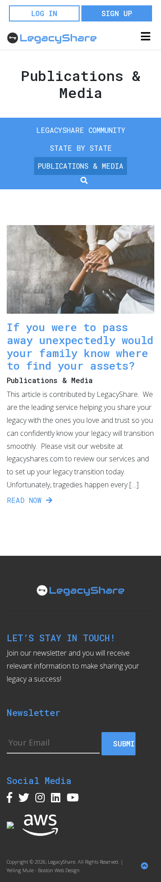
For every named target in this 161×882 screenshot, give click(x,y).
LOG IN (44, 13)
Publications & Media (80, 165)
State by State (81, 148)
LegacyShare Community (80, 130)
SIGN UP (117, 13)
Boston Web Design (59, 870)
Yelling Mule (20, 870)
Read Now (26, 500)
